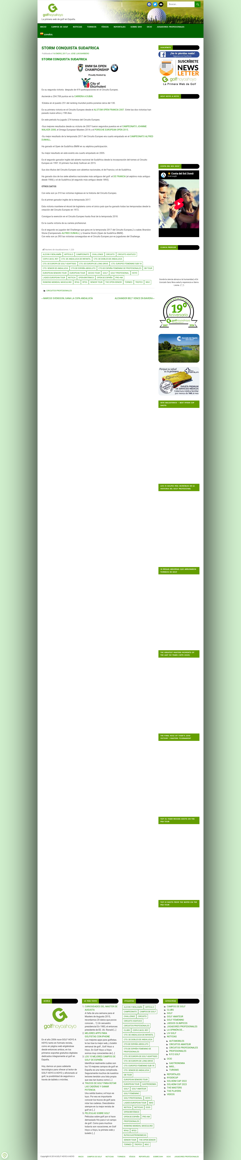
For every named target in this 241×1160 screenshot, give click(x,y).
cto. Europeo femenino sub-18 (126, 264)
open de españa (105, 277)
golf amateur (139, 1089)
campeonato (82, 254)
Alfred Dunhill (70, 233)
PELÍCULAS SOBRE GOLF (97, 1113)
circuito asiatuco (127, 254)
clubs (127, 1030)
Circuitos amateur (180, 1044)
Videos (171, 1094)
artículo (68, 254)
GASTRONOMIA (177, 1063)
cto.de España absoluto (83, 268)
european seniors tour (55, 273)
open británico (86, 277)
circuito (110, 254)
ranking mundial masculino (57, 282)
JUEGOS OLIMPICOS (177, 1023)
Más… (172, 1066)
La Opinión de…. (175, 1030)
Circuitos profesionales (59, 290)
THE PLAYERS (174, 1091)
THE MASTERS (174, 1087)
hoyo (134, 273)
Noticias (77, 27)
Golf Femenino (175, 1020)
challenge (97, 254)
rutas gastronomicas (135, 1135)
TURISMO (174, 1070)
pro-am (119, 277)
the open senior (113, 282)
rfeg (84, 282)
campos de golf (148, 1011)
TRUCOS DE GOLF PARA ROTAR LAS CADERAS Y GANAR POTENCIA (100, 1086)
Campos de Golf (59, 27)
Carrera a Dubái (83, 96)
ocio (148, 1107)
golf (105, 273)
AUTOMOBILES (176, 1041)
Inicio (43, 27)
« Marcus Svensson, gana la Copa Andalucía (67, 298)
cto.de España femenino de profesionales (119, 268)
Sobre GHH (136, 27)
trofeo (139, 282)
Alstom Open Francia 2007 (109, 109)
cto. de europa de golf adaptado (59, 264)
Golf (170, 1013)
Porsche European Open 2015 (111, 129)
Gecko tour (94, 273)
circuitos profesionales (136, 1026)
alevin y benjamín (52, 254)
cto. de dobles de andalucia (108, 259)
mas (151, 1103)
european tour (77, 273)
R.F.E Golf (174, 1054)
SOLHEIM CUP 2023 (177, 1084)
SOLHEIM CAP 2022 (177, 1081)
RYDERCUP (172, 1077)
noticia (72, 277)
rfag (77, 282)
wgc (148, 282)
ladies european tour (54, 277)
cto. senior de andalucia (55, 268)
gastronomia (149, 1084)
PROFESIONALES (131, 1121)
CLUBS (170, 1010)
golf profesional (120, 273)
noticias (138, 1107)
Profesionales (177, 1051)
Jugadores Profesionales (170, 27)
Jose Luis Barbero (80, 53)
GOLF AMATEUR (175, 1016)
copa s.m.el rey (50, 259)
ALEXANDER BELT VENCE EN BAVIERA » (134, 298)
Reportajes (120, 27)
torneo (128, 282)
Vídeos (105, 27)
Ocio (149, 27)
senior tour (96, 282)
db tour (148, 268)
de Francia (119, 176)
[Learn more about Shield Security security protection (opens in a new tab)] (4, 1155)
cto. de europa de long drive (93, 264)
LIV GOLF (171, 1033)
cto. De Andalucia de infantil (76, 259)
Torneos (91, 27)
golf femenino (131, 1093)
